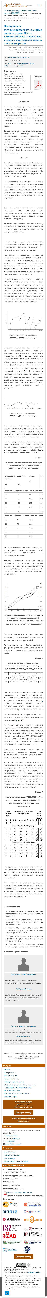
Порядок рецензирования (14, 1082)
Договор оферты (11, 1097)
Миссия (7, 1069)
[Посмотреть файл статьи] (38, 84)
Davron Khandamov (23, 1036)
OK (7, 1293)
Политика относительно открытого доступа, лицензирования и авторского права (20, 1086)
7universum (12, 1138)
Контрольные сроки (12, 1079)
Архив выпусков (10, 1152)
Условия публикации (12, 1090)
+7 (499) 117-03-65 (10, 1136)
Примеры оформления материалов (17, 1093)
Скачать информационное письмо (19, 1192)
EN (31, 5)
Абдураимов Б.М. (13, 57)
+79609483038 (9, 1141)
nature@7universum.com (13, 1144)
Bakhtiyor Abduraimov (23, 989)
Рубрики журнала (11, 1076)
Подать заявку (24, 1112)
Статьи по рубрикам (12, 1155)
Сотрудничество (10, 1073)
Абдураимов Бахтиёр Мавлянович (23, 974)
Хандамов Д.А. (25, 57)
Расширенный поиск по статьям (16, 1161)
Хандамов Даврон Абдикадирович (23, 1026)
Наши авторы (10, 1158)
